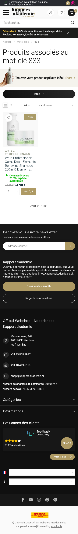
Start (69, 78)
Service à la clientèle (39, 286)
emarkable (56, 526)
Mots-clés (23, 41)
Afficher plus (60, 456)
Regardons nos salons (39, 298)
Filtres (37, 93)
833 (36, 41)
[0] (71, 12)
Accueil (7, 41)
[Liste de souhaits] (61, 12)
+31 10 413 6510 (20, 365)
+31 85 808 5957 (20, 354)
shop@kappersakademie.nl (27, 375)
